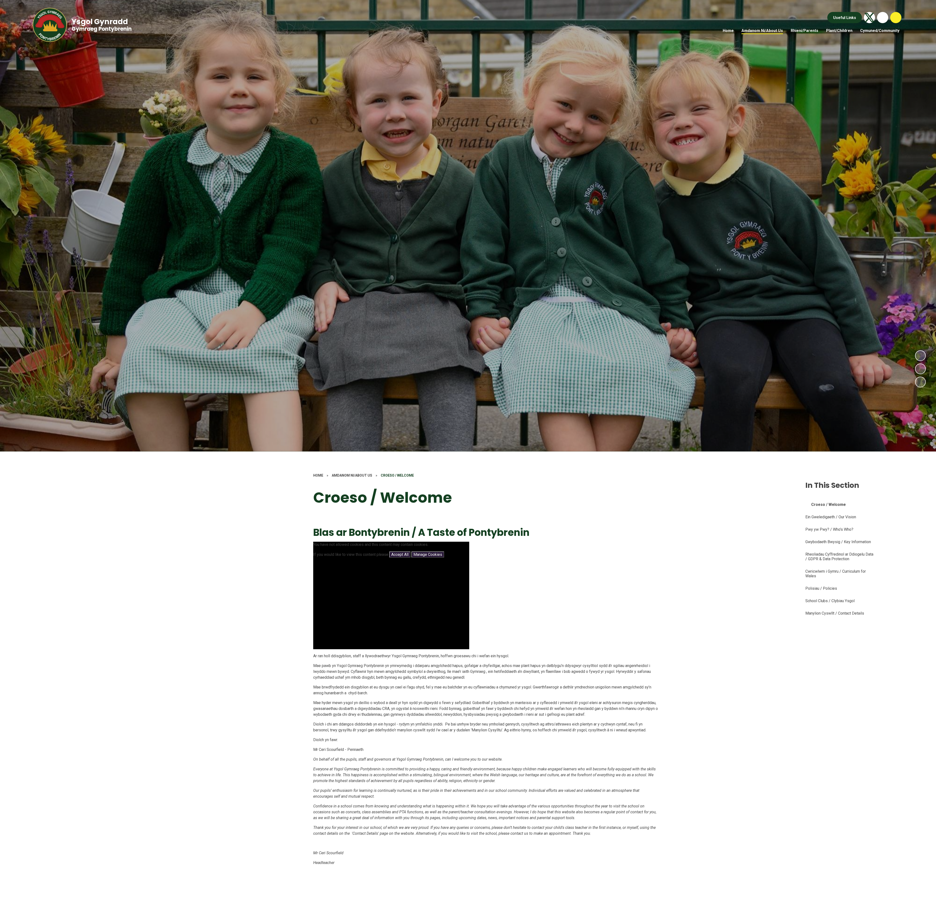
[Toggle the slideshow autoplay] (920, 382)
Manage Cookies (427, 554)
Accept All (400, 554)
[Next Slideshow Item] (920, 355)
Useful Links (844, 17)
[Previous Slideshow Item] (920, 368)
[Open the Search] (895, 17)
